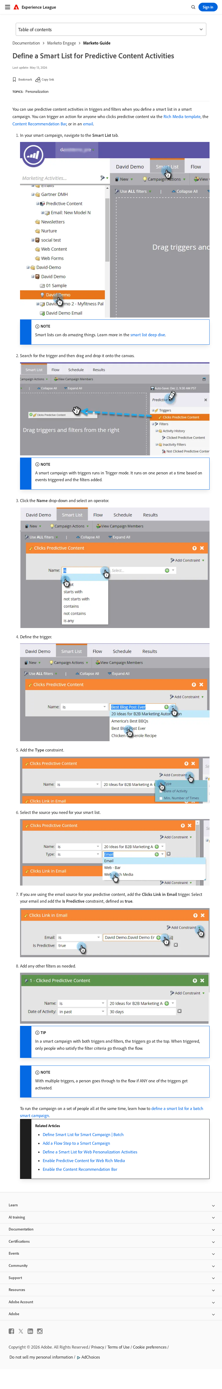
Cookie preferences (149, 1347)
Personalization (36, 91)
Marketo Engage (61, 43)
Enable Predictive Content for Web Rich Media (84, 1160)
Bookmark (25, 79)
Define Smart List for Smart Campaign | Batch (83, 1134)
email (88, 123)
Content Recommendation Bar (39, 123)
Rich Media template (182, 116)
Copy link (48, 79)
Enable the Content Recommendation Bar (80, 1169)
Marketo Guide (96, 43)
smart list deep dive (147, 334)
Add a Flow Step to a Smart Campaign (76, 1143)
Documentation (26, 43)
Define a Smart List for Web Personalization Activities (90, 1152)
